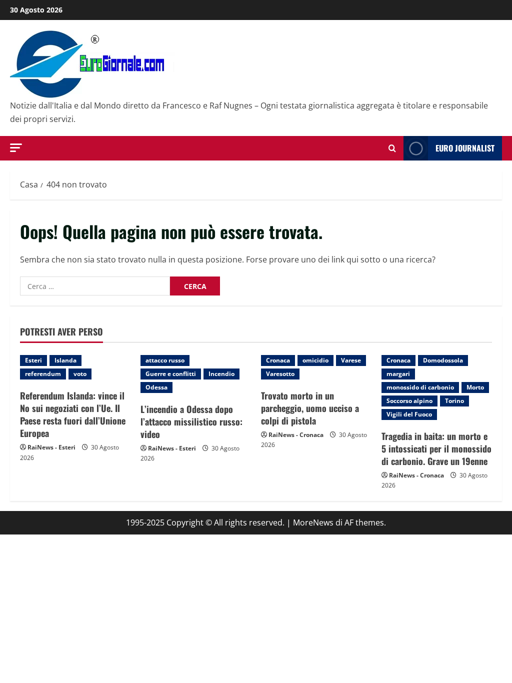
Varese (351, 360)
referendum (43, 374)
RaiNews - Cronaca (296, 434)
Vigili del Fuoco (409, 414)
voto (80, 374)
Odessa (157, 387)
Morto (475, 387)
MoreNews (313, 522)
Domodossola (443, 360)
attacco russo (165, 360)
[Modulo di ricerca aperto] (392, 148)
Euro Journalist (465, 148)
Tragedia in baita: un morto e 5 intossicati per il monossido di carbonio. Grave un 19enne (437, 449)
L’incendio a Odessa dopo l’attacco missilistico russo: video (191, 421)
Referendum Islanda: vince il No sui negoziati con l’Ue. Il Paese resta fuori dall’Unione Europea (73, 414)
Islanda (65, 360)
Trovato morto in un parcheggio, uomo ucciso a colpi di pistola (310, 408)
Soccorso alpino (409, 400)
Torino (454, 400)
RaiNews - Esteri (52, 447)
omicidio (315, 360)
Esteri (33, 360)
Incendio (221, 374)
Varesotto (280, 374)
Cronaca (278, 360)
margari (398, 374)
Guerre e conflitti (171, 374)
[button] (16, 148)
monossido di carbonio (420, 387)
